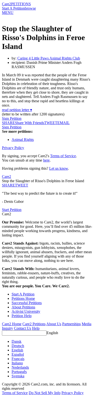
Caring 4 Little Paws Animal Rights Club (48, 58)
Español (18, 354)
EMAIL (63, 123)
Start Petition (11, 210)
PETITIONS (21, 4)
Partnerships (71, 324)
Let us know (58, 168)
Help (36, 328)
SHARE (8, 185)
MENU (7, 13)
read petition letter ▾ (17, 110)
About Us (53, 324)
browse (30, 8)
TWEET (50, 123)
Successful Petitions (27, 303)
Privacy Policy (13, 148)
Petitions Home (23, 298)
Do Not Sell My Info (44, 393)
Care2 (6, 4)
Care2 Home (11, 324)
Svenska (18, 376)
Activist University (26, 311)
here (46, 160)
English (52, 333)
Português (19, 372)
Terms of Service (63, 156)
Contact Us (22, 328)
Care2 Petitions (34, 324)
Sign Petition (11, 118)
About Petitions (23, 307)
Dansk (16, 341)
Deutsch (18, 346)
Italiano (17, 363)
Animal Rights (23, 140)
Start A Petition (13, 8)
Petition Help (22, 316)
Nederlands (20, 367)
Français (18, 359)
